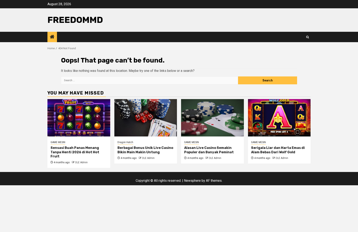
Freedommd (75, 20)
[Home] (52, 37)
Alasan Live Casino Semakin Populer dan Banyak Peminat (209, 150)
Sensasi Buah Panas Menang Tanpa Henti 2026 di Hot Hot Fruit (75, 152)
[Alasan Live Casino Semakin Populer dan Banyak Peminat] (212, 117)
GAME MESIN (58, 142)
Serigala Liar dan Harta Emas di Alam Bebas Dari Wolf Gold (278, 150)
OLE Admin (81, 162)
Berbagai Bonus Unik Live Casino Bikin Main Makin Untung (145, 150)
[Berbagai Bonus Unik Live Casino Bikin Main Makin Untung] (145, 117)
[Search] (307, 37)
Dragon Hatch (125, 142)
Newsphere (192, 181)
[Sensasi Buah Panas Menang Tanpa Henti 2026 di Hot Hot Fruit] (78, 117)
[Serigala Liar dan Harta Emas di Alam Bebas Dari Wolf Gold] (279, 117)
